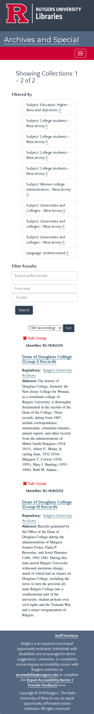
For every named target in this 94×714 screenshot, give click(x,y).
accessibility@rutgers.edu (37, 675)
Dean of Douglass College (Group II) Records (47, 504)
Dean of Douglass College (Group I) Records (47, 359)
